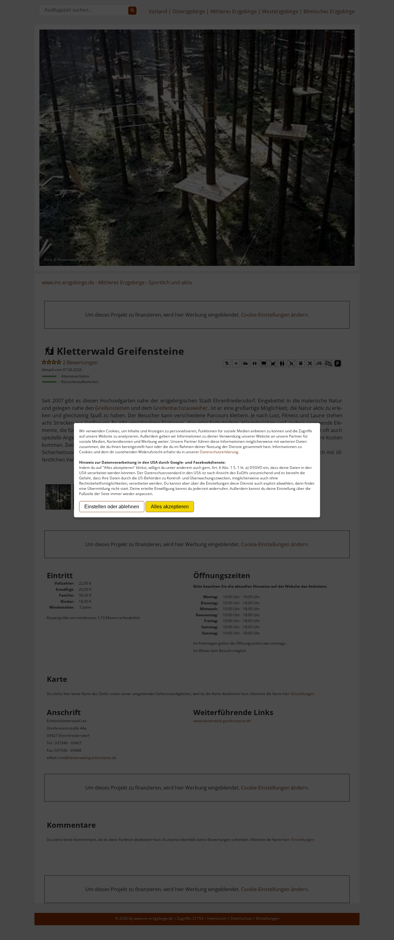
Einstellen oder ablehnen (111, 506)
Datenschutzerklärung (219, 451)
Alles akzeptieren (170, 506)
